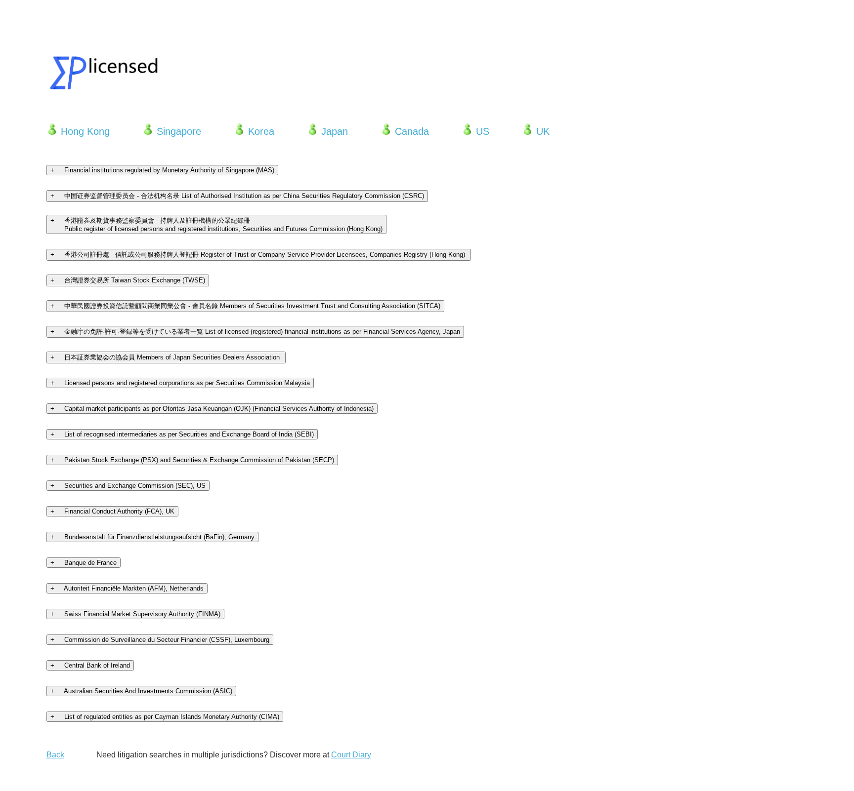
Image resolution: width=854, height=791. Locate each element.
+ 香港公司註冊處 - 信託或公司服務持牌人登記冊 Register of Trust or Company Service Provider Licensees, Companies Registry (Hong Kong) (258, 254)
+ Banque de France (83, 562)
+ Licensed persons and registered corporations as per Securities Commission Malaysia (180, 383)
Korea (259, 131)
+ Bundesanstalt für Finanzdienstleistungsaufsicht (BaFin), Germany (152, 537)
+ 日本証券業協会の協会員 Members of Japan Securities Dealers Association (166, 357)
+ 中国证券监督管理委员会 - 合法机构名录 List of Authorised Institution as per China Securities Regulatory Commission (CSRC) (237, 195)
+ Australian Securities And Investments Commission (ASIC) (141, 691)
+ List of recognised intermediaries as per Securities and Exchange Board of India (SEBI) (182, 434)
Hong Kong (84, 131)
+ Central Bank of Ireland (90, 665)
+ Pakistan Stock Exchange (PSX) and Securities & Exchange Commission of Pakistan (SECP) (192, 460)
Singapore (177, 131)
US (481, 131)
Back (55, 755)
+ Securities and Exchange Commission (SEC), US (128, 485)
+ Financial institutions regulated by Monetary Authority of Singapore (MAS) (162, 170)
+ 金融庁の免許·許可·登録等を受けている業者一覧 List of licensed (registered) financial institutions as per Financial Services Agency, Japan (255, 331)
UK (541, 131)
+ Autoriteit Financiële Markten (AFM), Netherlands (127, 588)
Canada (410, 131)
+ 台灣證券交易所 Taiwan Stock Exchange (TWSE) (127, 280)
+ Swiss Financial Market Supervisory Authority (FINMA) (135, 614)
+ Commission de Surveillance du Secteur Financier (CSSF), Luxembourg (159, 639)
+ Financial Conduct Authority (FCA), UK (112, 511)
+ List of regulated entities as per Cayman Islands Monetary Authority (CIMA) (164, 716)
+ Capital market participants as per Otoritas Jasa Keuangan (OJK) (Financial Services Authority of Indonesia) (212, 408)
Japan (333, 131)
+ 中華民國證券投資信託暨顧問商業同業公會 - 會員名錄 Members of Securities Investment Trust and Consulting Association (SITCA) (245, 306)
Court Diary (351, 755)
